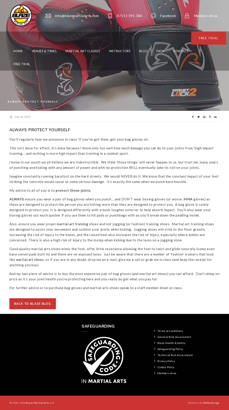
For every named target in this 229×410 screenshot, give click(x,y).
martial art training (72, 224)
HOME (18, 51)
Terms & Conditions (170, 330)
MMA (188, 199)
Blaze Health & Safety (171, 342)
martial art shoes (30, 260)
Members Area (205, 16)
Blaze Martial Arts (37, 402)
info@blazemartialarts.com (77, 16)
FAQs (161, 51)
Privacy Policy (166, 361)
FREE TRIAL (208, 38)
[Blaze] (20, 15)
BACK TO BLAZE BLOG (32, 304)
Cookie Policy (166, 367)
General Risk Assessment (174, 336)
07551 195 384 (129, 16)
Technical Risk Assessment (175, 355)
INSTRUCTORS (120, 51)
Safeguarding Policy (170, 349)
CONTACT (181, 51)
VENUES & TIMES (44, 51)
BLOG (143, 51)
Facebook (168, 16)
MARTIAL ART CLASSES (83, 51)
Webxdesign (211, 402)
